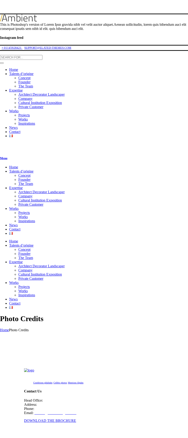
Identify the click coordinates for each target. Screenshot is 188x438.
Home (4, 330)
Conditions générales (43, 382)
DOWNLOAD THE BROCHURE (50, 421)
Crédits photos (60, 382)
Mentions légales (75, 382)
